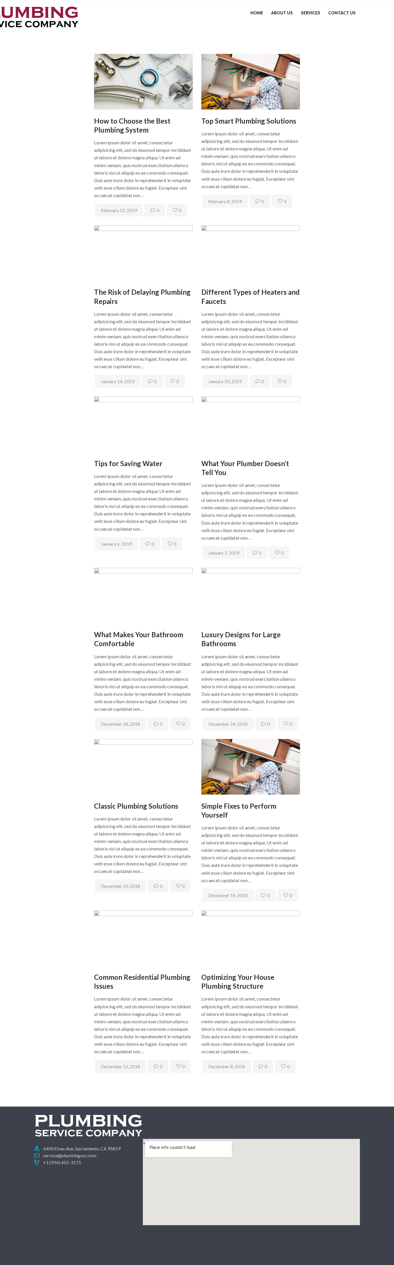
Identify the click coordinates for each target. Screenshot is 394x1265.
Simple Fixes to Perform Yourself (238, 810)
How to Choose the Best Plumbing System (132, 125)
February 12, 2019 (119, 210)
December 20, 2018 (120, 886)
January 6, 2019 (116, 544)
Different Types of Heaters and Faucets (250, 296)
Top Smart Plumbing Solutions (248, 121)
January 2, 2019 (223, 552)
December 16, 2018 (227, 895)
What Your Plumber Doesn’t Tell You (245, 467)
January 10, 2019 (225, 381)
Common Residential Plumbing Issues (142, 981)
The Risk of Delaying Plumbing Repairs (142, 296)
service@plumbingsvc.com (69, 1155)
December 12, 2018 (120, 1066)
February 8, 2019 (225, 201)
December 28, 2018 (120, 724)
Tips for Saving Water (128, 463)
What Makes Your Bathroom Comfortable (138, 639)
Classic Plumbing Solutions (136, 806)
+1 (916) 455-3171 (62, 1162)
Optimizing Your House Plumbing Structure (237, 981)
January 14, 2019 (117, 381)
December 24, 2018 (227, 724)
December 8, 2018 (226, 1066)
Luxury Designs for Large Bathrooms (241, 639)
